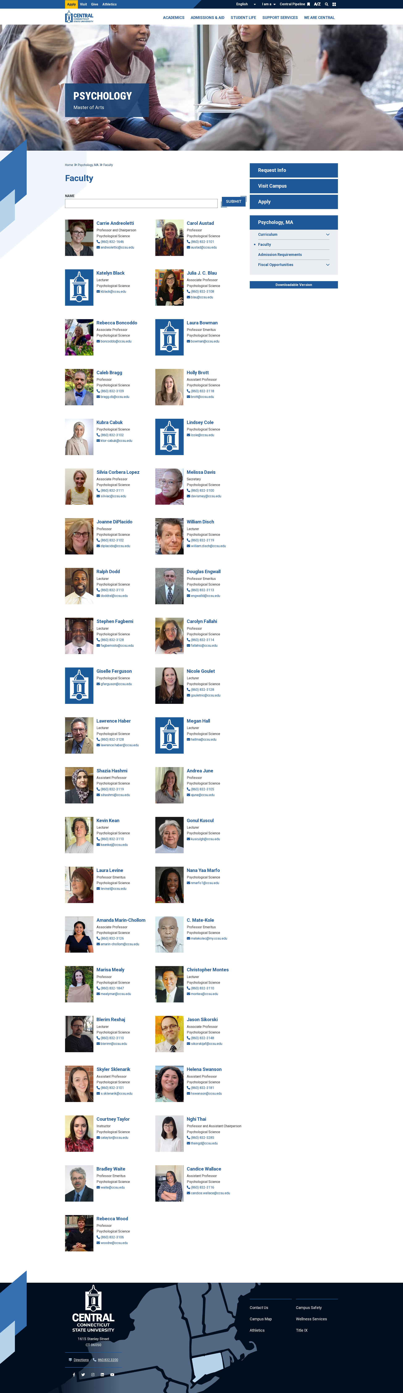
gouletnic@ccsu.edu (205, 695)
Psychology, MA (275, 222)
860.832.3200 (108, 1360)
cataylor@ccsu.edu (114, 1138)
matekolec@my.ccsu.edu (209, 938)
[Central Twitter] (83, 1375)
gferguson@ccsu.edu (116, 684)
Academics (173, 17)
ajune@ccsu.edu (203, 795)
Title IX (301, 1330)
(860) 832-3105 (202, 789)
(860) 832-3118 (202, 391)
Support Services (280, 17)
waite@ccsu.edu (113, 1187)
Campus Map (261, 1319)
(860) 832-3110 (112, 839)
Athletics (109, 4)
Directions (81, 1360)
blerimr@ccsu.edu (114, 1044)
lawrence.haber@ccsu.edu (120, 745)
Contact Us (259, 1307)
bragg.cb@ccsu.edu (115, 397)
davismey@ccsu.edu (206, 496)
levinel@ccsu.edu (113, 889)
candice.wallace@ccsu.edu (210, 1193)
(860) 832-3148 (202, 1038)
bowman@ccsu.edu (205, 341)
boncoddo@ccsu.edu (116, 341)
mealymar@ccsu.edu (116, 994)
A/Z (317, 4)
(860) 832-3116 (202, 1187)
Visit (83, 4)
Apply (71, 4)
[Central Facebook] (74, 1375)
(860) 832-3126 (112, 938)
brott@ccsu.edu (202, 397)
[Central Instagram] (92, 1375)
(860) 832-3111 (112, 490)
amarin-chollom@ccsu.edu (120, 944)
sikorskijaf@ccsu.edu (206, 1044)
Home (69, 165)
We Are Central (319, 17)
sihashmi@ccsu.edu (115, 795)
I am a (266, 4)
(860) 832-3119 (202, 540)
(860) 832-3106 (112, 1237)
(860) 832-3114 (202, 640)
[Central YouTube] (112, 1375)
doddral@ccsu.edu (114, 596)
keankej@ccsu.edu (114, 845)
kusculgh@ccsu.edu (205, 839)
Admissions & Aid (207, 17)
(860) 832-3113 (112, 590)
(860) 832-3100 (202, 490)
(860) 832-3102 (112, 435)
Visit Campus (272, 186)
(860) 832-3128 (112, 640)
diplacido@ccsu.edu (115, 546)
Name (70, 196)
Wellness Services (311, 1319)
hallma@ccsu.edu (203, 739)
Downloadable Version (294, 285)
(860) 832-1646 (112, 242)
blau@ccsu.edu (202, 297)
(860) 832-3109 (112, 391)
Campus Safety (309, 1307)
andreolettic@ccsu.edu (117, 247)
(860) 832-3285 (202, 1138)
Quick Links (334, 4)
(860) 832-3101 (202, 242)
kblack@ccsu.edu (113, 292)
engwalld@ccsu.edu (205, 596)
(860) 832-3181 (202, 1088)
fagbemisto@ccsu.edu (117, 646)
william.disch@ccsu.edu (208, 546)
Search (326, 4)
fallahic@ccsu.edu (204, 646)
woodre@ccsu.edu (114, 1243)
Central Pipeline (292, 4)
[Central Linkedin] (102, 1375)
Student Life (243, 17)
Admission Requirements (280, 254)
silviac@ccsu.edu (113, 496)
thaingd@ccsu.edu (204, 1143)
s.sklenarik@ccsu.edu (116, 1093)
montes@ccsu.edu (204, 994)
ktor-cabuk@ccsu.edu (116, 441)
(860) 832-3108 (202, 292)
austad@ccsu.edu (204, 247)
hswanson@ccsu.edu (206, 1093)
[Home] (80, 16)
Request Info (272, 170)
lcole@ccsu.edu (202, 435)
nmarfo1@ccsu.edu (205, 883)
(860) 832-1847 (112, 988)
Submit (233, 202)
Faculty (264, 244)
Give (94, 4)
